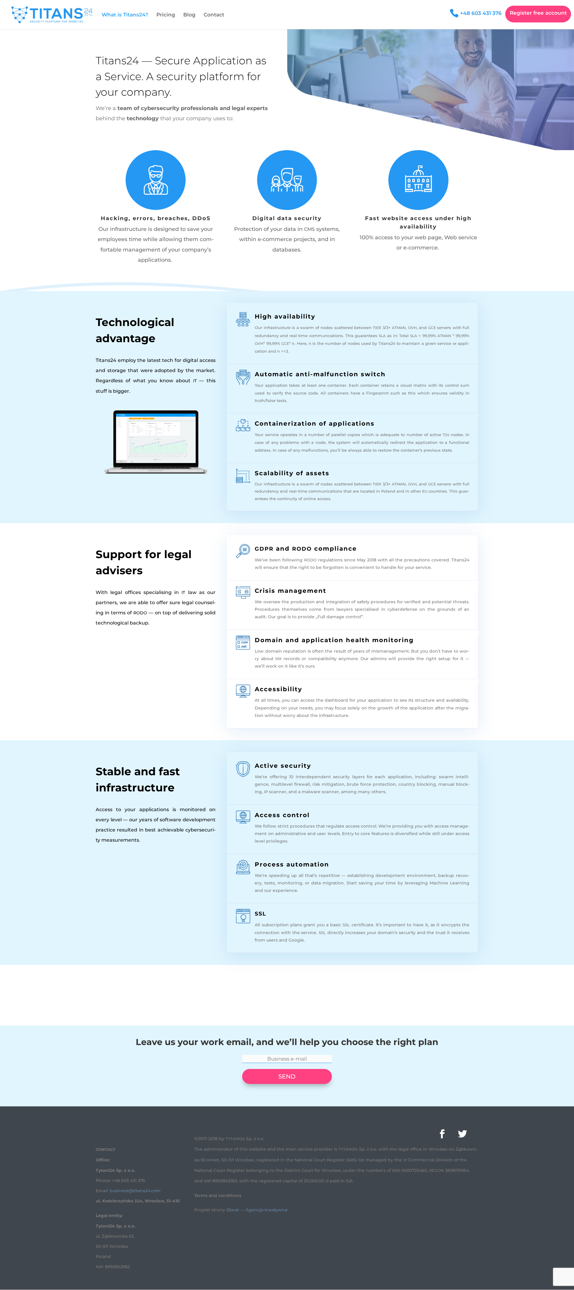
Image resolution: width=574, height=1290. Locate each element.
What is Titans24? (125, 15)
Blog (189, 15)
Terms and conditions (217, 1195)
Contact (214, 15)
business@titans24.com (135, 1190)
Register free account (538, 13)
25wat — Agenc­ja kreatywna (256, 1210)
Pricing (165, 15)
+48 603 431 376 (481, 13)
